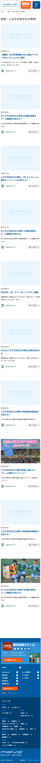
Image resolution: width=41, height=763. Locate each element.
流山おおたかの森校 (8, 729)
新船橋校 (21, 729)
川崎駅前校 (25, 734)
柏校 (31, 729)
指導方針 (5, 675)
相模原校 (4, 737)
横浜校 (4, 734)
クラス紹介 (25, 675)
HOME (4, 667)
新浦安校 (14, 721)
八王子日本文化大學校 (18, 742)
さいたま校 (5, 713)
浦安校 (4, 721)
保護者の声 (5, 684)
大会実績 (5, 678)
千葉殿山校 (5, 726)
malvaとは (5, 672)
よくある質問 (26, 672)
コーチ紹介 (25, 678)
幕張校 (16, 726)
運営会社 (4, 693)
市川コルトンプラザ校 (8, 724)
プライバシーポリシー (13, 693)
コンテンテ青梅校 (7, 745)
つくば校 (14, 707)
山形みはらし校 (25, 716)
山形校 (22, 713)
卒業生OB (5, 681)
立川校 (4, 742)
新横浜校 (14, 734)
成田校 (22, 724)
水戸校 (4, 707)
